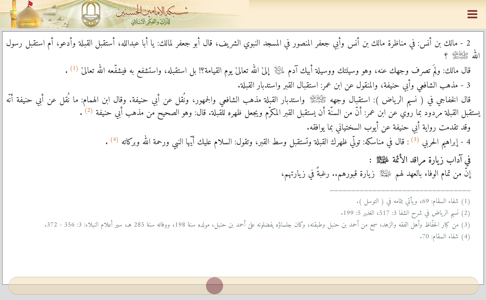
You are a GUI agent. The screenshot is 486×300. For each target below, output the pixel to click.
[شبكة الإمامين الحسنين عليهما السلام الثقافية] (243, 14)
